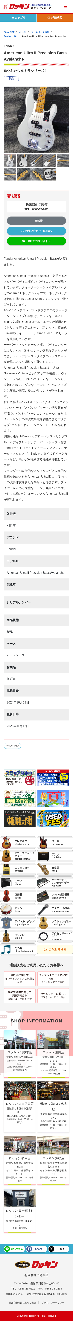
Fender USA (10, 36)
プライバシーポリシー (53, 1302)
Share (38, 1248)
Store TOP (9, 32)
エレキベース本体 (40, 32)
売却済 (39, 220)
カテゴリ (20, 17)
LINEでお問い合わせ (39, 241)
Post (61, 1248)
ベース (23, 32)
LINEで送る (17, 1249)
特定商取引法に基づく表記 (22, 1302)
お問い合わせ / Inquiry (38, 230)
